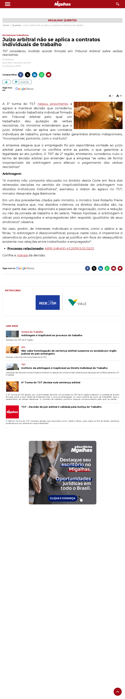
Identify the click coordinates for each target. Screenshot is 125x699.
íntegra (22, 255)
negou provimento (53, 104)
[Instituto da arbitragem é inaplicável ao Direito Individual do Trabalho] (13, 367)
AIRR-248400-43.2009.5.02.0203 (69, 248)
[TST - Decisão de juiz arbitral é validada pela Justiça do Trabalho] (13, 412)
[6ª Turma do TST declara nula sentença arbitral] (13, 387)
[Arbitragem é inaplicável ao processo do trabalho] (13, 334)
